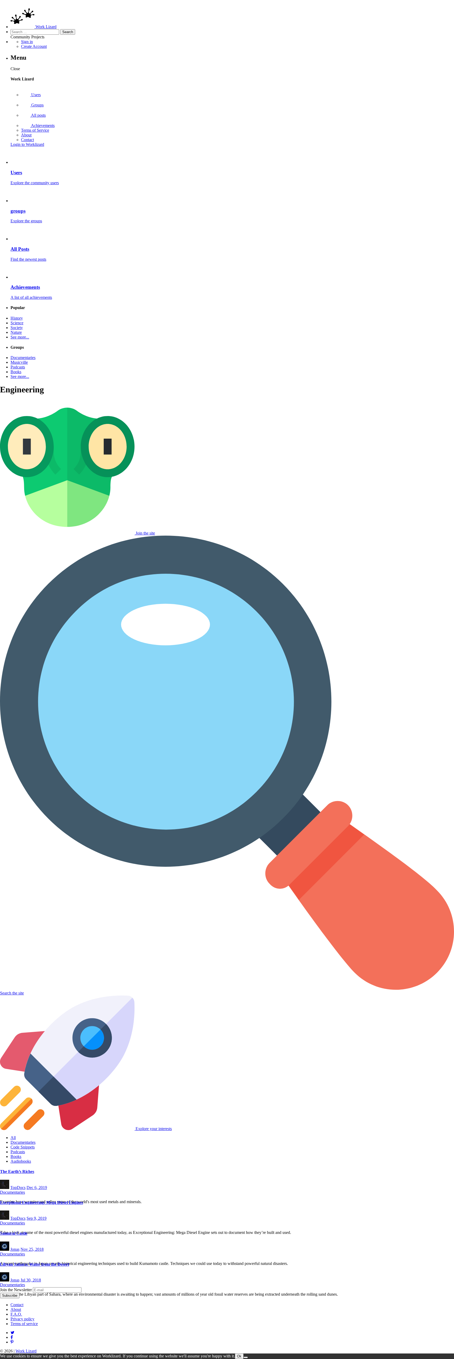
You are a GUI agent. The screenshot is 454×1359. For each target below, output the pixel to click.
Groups (37, 105)
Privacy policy (22, 1319)
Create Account (34, 46)
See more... (20, 337)
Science (17, 323)
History (17, 318)
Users (35, 95)
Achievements (42, 125)
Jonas (14, 1249)
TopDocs (17, 1187)
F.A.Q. (16, 1314)
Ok (239, 1356)
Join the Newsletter (16, 1290)
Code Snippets (23, 1147)
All (13, 1137)
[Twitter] (12, 1332)
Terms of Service (35, 130)
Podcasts (18, 367)
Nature (16, 332)
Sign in (27, 41)
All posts (38, 115)
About (26, 135)
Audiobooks (21, 1161)
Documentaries (23, 357)
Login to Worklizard (27, 144)
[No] (246, 1357)
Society (17, 327)
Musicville (19, 362)
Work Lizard (26, 1351)
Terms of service (24, 1323)
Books (16, 372)
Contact (27, 139)
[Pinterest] (12, 1337)
